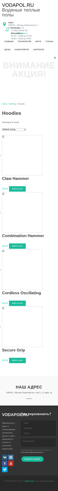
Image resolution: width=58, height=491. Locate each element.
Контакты (38, 50)
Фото (38, 42)
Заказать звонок (32, 459)
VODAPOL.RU (18, 5)
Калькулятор (22, 50)
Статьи (49, 42)
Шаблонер (29, 481)
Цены (7, 50)
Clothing (12, 104)
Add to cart (17, 189)
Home (4, 104)
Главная (8, 42)
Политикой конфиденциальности (32, 452)
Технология (24, 42)
